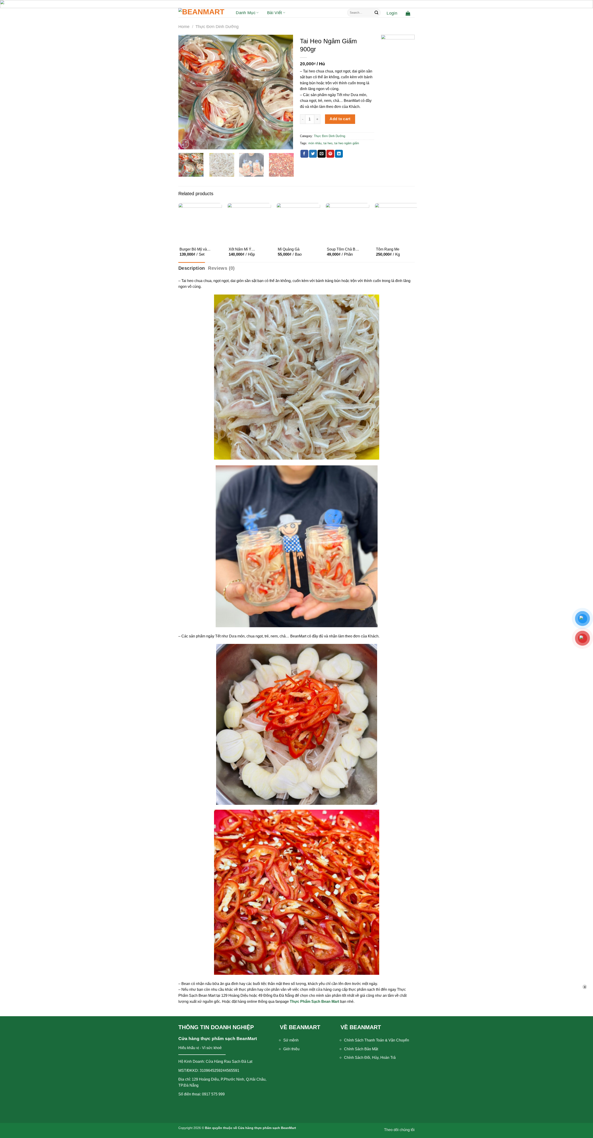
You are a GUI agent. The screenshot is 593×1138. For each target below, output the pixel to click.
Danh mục (245, 12)
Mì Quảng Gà (289, 249)
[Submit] (376, 13)
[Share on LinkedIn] (339, 154)
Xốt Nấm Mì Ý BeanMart (240, 249)
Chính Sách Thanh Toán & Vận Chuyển (376, 1040)
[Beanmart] (201, 12)
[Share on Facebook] (304, 154)
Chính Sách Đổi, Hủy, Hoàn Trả (370, 1058)
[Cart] (408, 13)
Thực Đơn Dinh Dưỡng (217, 26)
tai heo (327, 143)
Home (183, 26)
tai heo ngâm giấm (346, 143)
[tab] (191, 268)
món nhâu (315, 143)
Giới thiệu (291, 1049)
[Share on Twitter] (313, 154)
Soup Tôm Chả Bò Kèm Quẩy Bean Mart (342, 249)
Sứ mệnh (291, 1040)
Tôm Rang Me (387, 249)
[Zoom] (184, 143)
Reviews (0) (221, 268)
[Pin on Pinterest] (330, 154)
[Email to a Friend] (321, 154)
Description (191, 268)
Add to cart (340, 119)
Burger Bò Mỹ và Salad (193, 249)
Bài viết (274, 12)
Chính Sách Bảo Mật (361, 1049)
